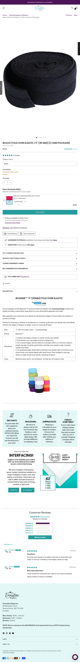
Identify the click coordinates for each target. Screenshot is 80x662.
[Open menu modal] (4, 8)
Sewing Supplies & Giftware (18, 15)
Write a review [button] (40, 537)
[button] (68, 149)
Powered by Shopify (8, 653)
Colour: (8, 159)
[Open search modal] (72, 8)
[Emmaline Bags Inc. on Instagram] (7, 633)
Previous (69, 15)
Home (5, 15)
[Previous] (22, 2)
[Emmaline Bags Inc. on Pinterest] (10, 633)
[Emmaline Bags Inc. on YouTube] (13, 633)
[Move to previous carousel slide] (71, 505)
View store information (12, 223)
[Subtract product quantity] (4, 182)
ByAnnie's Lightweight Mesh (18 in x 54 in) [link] (27, 196)
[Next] (58, 2)
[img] (32, 551)
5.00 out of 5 (45, 516)
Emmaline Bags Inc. (20, 651)
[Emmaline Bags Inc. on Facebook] (4, 633)
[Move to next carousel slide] (75, 504)
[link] (9, 200)
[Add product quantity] (10, 182)
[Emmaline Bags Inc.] (40, 7)
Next (75, 15)
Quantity (6, 178)
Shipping (6, 228)
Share (7, 283)
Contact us (25, 277)
